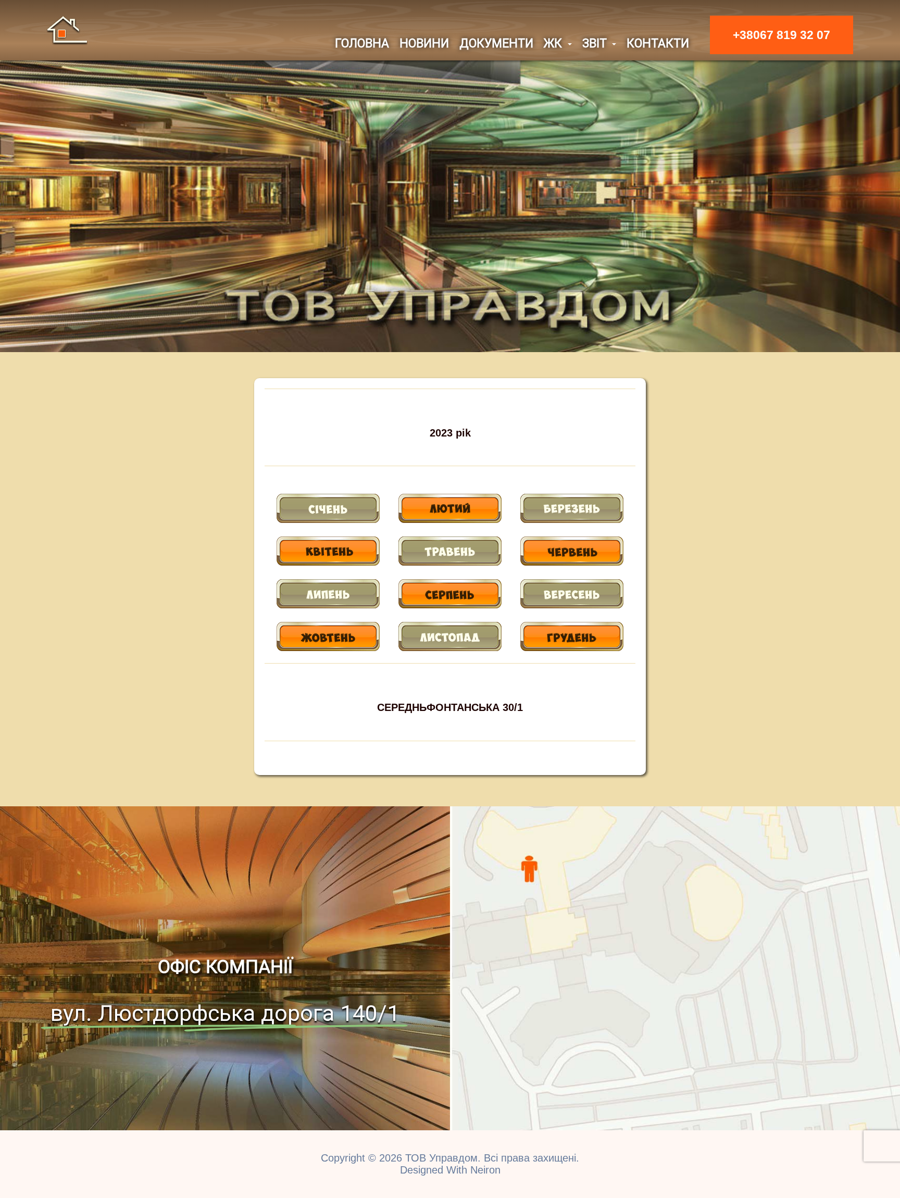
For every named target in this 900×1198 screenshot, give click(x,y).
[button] (558, 43)
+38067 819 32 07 (781, 35)
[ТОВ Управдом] (67, 29)
